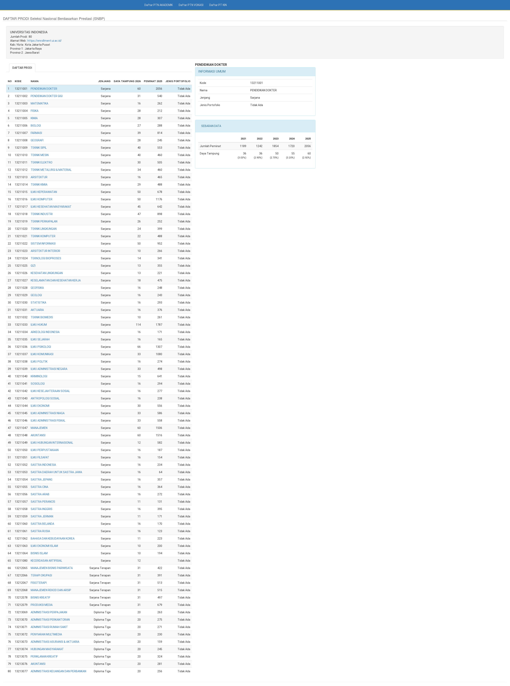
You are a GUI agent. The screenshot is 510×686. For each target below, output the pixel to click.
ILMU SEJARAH (40, 339)
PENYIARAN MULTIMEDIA (46, 634)
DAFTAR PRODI (22, 67)
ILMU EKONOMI (40, 405)
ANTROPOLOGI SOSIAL (45, 398)
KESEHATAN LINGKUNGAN (47, 273)
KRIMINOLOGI (39, 376)
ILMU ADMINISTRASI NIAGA (48, 413)
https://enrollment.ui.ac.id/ (44, 40)
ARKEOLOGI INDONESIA (45, 332)
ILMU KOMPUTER (41, 199)
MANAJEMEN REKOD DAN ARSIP (51, 590)
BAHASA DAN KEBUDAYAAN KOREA (53, 538)
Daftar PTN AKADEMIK (158, 5)
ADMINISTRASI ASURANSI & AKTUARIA (55, 641)
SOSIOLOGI (38, 383)
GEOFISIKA (37, 287)
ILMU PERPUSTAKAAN (45, 450)
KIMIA (34, 118)
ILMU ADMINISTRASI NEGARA (49, 369)
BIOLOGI (36, 125)
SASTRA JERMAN (42, 516)
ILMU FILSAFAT (40, 457)
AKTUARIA (37, 310)
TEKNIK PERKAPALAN (44, 221)
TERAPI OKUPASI (41, 575)
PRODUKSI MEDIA (42, 604)
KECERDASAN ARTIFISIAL (46, 560)
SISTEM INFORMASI (43, 243)
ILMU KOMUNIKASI (42, 354)
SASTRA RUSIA (40, 531)
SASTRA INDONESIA (43, 464)
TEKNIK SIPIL (39, 147)
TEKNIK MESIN (40, 155)
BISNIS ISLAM (39, 553)
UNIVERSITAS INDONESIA (28, 32)
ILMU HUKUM (39, 324)
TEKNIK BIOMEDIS (42, 317)
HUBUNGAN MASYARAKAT (47, 649)
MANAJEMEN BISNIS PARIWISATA (52, 568)
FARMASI (36, 133)
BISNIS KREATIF (40, 597)
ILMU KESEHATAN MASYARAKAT (51, 206)
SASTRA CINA (39, 486)
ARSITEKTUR (39, 177)
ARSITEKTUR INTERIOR (45, 251)
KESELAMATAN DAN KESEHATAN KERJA (56, 280)
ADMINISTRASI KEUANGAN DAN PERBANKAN (58, 671)
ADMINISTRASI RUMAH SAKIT (49, 627)
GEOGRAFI (37, 140)
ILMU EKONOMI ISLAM (44, 545)
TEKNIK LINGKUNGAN (44, 228)
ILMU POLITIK (39, 361)
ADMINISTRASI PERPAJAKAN (49, 612)
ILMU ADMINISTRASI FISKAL (48, 420)
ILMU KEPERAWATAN (44, 192)
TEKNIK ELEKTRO (41, 162)
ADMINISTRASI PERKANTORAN (50, 619)
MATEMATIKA (39, 103)
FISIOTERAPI (39, 582)
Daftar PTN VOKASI (191, 5)
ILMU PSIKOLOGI (41, 346)
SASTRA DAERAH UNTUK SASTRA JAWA (56, 472)
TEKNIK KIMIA (39, 184)
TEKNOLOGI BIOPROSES (46, 258)
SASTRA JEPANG (41, 479)
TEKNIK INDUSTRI (42, 214)
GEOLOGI (36, 295)
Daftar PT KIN (218, 5)
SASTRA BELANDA (42, 523)
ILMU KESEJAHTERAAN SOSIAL (50, 391)
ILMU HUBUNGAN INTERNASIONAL (52, 442)
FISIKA (34, 110)
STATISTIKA (38, 302)
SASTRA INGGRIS (41, 509)
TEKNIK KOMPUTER (43, 236)
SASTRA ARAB (40, 494)
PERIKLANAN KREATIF (44, 656)
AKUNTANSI (38, 435)
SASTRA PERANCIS (43, 501)
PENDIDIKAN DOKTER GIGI (47, 96)
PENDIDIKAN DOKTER (44, 88)
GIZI (33, 265)
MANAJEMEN (39, 427)
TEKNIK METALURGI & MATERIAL (51, 169)
